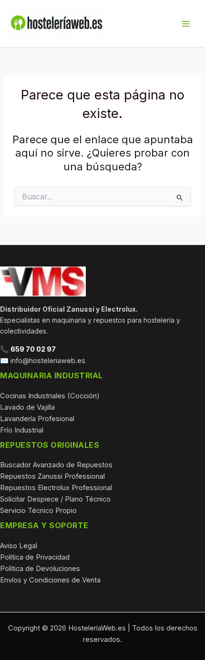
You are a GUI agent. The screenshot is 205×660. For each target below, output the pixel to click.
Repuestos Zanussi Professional (52, 476)
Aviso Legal (18, 546)
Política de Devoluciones (40, 568)
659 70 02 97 (33, 349)
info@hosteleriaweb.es (47, 360)
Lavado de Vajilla (27, 407)
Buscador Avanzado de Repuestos (56, 465)
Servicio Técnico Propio (38, 510)
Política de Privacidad (35, 557)
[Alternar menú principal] (185, 23)
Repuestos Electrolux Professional (56, 487)
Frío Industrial (21, 430)
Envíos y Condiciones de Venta (50, 580)
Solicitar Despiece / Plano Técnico (55, 499)
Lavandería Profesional (37, 418)
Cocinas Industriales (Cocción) (50, 396)
